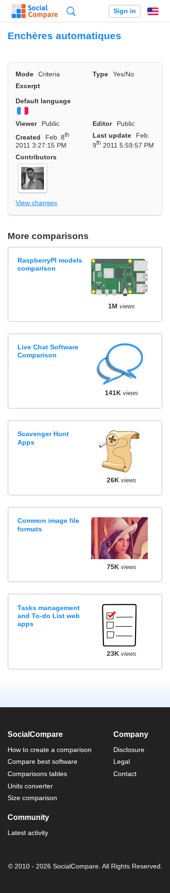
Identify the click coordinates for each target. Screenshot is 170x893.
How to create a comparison (50, 749)
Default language (43, 101)
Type (100, 74)
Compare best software (42, 761)
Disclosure (128, 749)
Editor (102, 123)
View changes (36, 203)
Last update (112, 135)
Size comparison (32, 798)
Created (28, 137)
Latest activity (28, 832)
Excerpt (28, 86)
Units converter (30, 786)
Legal (121, 761)
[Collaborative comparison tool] (35, 11)
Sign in (124, 11)
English (153, 11)
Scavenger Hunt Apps (43, 438)
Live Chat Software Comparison (47, 351)
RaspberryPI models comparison (49, 264)
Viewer (26, 123)
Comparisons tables (37, 773)
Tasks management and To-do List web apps (48, 616)
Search (71, 11)
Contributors (36, 157)
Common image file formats (48, 524)
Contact (124, 773)
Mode (25, 74)
